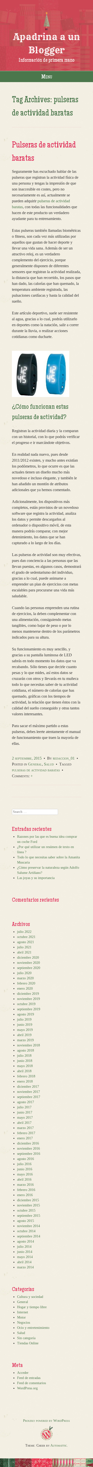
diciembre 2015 (28, 1200)
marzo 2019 (25, 1040)
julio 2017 (24, 1107)
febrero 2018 (26, 1076)
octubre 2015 (26, 1210)
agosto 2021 (25, 942)
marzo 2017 (25, 1128)
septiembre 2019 (28, 1009)
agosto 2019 (25, 1014)
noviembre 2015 (28, 1205)
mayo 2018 (25, 1066)
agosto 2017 (25, 1102)
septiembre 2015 (28, 1216)
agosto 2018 (25, 1050)
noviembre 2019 (28, 999)
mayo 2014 (25, 1257)
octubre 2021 (26, 937)
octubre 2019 (26, 1004)
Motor (21, 1317)
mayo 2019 (25, 1030)
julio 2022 (24, 932)
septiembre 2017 (28, 1097)
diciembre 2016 (28, 1143)
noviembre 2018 (28, 1045)
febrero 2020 (26, 983)
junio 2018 (24, 1061)
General (35, 764)
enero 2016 (25, 1195)
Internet (22, 1312)
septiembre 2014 (28, 1236)
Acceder (23, 1373)
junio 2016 (24, 1169)
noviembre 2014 (28, 1226)
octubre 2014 (26, 1231)
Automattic (58, 1445)
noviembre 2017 (28, 1092)
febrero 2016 (26, 1190)
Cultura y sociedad (30, 1297)
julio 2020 (24, 973)
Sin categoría (26, 1338)
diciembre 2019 (28, 994)
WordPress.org (27, 1388)
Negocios (23, 1322)
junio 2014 (24, 1252)
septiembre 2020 (28, 968)
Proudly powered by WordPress (46, 1421)
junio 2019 (24, 1025)
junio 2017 (24, 1112)
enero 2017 (25, 1138)
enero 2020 (25, 988)
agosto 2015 (25, 1221)
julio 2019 (24, 1019)
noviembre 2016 (28, 1148)
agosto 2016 (25, 1159)
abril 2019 (24, 1035)
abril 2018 (24, 1071)
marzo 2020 (25, 978)
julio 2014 (24, 1246)
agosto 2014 (25, 1241)
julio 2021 (24, 947)
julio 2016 (24, 1164)
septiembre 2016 (28, 1154)
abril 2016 (24, 1179)
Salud (49, 764)
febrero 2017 (26, 1133)
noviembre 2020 (28, 963)
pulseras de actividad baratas (36, 770)
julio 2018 (24, 1055)
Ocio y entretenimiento (33, 1328)
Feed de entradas (28, 1378)
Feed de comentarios (31, 1383)
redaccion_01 (64, 758)
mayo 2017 (25, 1117)
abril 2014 (24, 1262)
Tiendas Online (27, 1343)
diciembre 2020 (28, 957)
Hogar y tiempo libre (32, 1307)
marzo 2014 (25, 1267)
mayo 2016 (25, 1174)
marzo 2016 (25, 1185)
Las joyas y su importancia (36, 878)
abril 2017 (24, 1123)
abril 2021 (24, 952)
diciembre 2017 (28, 1086)
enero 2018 (25, 1081)
